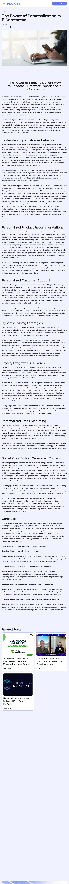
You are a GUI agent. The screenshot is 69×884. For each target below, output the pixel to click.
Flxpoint (4, 25)
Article (4, 12)
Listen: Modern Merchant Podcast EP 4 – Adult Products (16, 701)
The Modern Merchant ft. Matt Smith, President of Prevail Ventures (49, 661)
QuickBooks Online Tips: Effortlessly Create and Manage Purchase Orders (16, 661)
